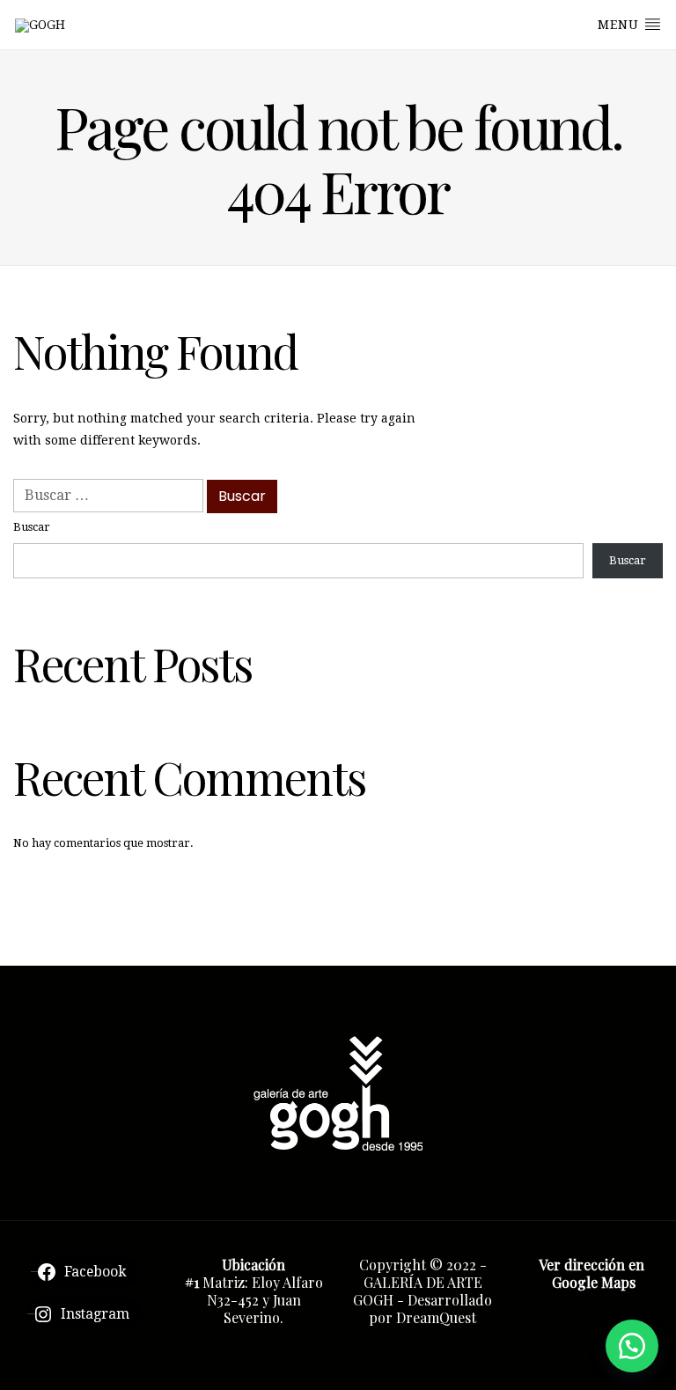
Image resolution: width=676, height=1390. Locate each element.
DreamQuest (436, 1317)
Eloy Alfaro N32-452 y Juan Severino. (265, 1300)
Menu (620, 25)
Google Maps (594, 1282)
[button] (632, 1346)
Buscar (31, 526)
